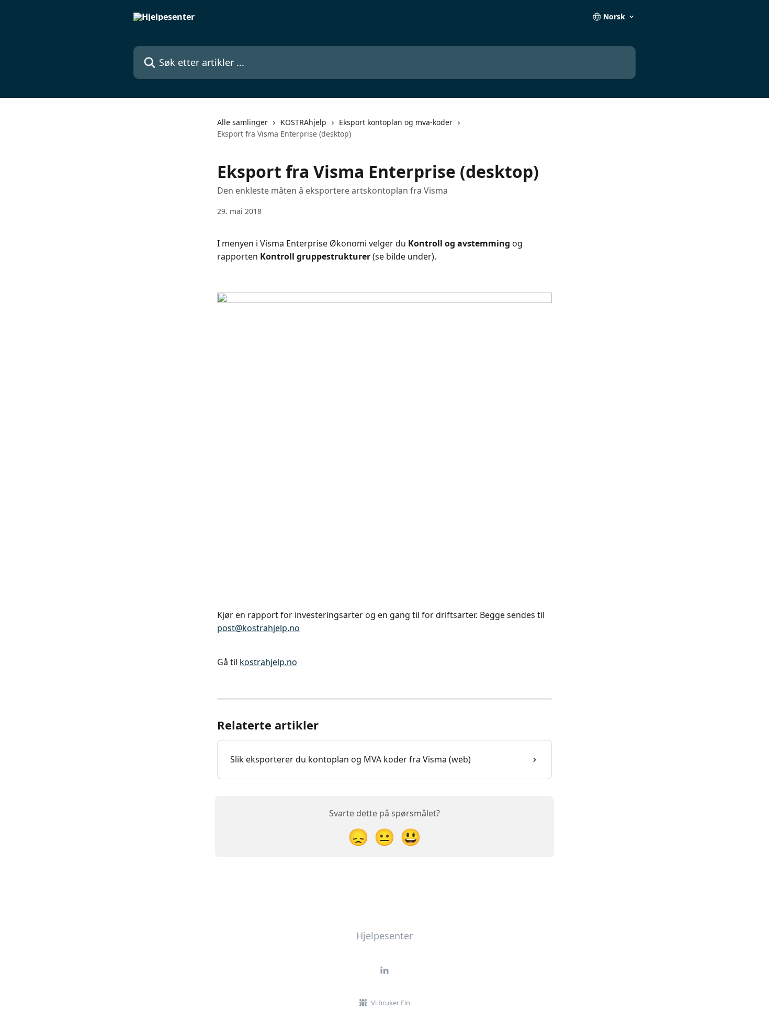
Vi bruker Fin (390, 1002)
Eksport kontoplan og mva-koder (396, 122)
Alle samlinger (242, 122)
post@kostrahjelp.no (258, 628)
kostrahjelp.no (268, 662)
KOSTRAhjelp (303, 122)
